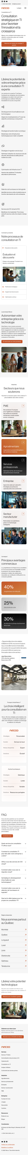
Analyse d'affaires (5, 1067)
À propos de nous (5, 1099)
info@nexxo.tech (16, 4)
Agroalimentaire (5, 1078)
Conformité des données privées (9, 1070)
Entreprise (4, 1084)
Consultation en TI (6, 1064)
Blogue (3, 1119)
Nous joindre (4, 1105)
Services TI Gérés (5, 1055)
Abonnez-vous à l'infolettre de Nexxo (12, 1036)
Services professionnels (7, 1081)
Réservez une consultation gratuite (12, 996)
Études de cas (5, 1116)
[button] (19, 8)
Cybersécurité (4, 1061)
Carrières (3, 1108)
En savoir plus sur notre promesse (12, 341)
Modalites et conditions (7, 1147)
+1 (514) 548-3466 (6, 4)
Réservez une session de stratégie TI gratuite (14, 44)
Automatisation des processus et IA (10, 1058)
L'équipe (3, 1102)
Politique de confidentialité (8, 1144)
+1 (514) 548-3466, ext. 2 (7, 1133)
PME (2, 1091)
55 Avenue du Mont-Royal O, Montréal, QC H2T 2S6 (13, 1128)
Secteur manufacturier (7, 1088)
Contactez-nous (7, 836)
